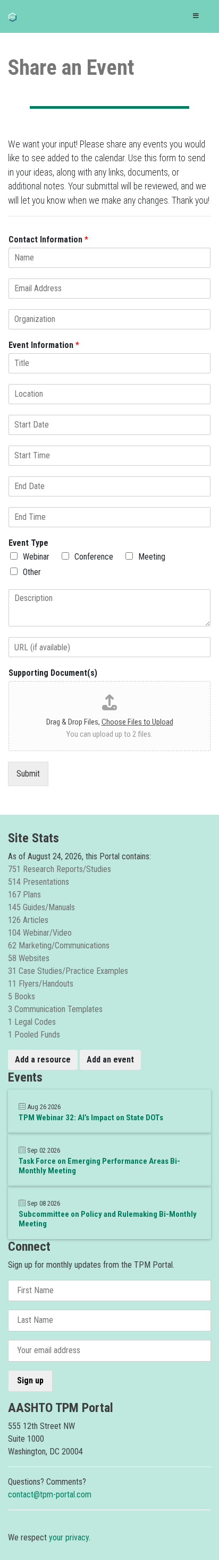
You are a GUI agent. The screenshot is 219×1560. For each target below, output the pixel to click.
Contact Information (48, 239)
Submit (28, 774)
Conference (93, 557)
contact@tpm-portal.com (49, 1494)
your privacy (69, 1537)
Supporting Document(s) (53, 673)
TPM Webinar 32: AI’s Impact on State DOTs (91, 1117)
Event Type (28, 543)
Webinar (36, 557)
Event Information (44, 345)
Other (32, 572)
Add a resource (43, 1059)
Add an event (110, 1059)
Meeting (151, 557)
